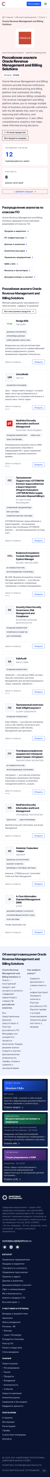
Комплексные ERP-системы (19, 516)
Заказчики (7, 1318)
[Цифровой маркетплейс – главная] (4, 4)
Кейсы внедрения (11, 1322)
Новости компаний (12, 1393)
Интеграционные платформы (20, 572)
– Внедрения (8, 1380)
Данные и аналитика (16, 332)
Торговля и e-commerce (14, 1268)
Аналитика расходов (16, 385)
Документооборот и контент (20, 911)
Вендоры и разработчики (15, 1313)
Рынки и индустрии (12, 1347)
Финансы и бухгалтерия (18, 860)
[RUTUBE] (17, 1247)
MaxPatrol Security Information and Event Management (27, 423)
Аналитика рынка (11, 1397)
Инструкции (8, 1422)
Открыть (38, 362)
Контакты (7, 1439)
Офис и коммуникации (13, 1289)
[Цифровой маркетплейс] (25, 1197)
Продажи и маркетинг (17, 435)
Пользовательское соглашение (20, 1470)
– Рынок (6, 1372)
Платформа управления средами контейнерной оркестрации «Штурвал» (29, 753)
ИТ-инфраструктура (16, 568)
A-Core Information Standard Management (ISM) (28, 899)
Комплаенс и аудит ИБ (17, 632)
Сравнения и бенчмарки (14, 1402)
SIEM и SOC (35, 435)
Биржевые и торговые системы (21, 868)
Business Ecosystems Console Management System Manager (27, 556)
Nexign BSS (22, 321)
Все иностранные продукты (19, 311)
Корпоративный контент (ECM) (21, 915)
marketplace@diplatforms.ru (16, 1241)
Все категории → (11, 1302)
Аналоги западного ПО (13, 1297)
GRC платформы (14, 636)
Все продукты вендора (15, 138)
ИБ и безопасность (12, 1293)
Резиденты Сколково (13, 1339)
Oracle (42, 17)
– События (7, 1389)
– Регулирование (10, 1368)
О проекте (7, 1417)
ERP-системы (13, 512)
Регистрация (34, 4)
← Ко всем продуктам (15, 132)
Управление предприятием (19, 508)
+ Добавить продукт (25, 191)
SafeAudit (21, 658)
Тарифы (6, 1430)
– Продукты (8, 1376)
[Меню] (45, 4)
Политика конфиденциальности (22, 1465)
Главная (9, 17)
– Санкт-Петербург (12, 1335)
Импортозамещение (25, 17)
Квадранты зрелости (12, 1406)
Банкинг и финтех (15, 864)
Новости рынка (10, 1363)
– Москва (7, 1330)
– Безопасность (10, 1385)
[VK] (11, 1247)
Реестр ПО (7, 1343)
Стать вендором (10, 1352)
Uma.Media (22, 374)
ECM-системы (13, 919)
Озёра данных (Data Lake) (18, 340)
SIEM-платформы (14, 439)
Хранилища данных (16, 336)
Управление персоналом (15, 1272)
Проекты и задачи (11, 1276)
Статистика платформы (14, 1434)
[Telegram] (4, 1247)
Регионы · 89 (8, 1326)
